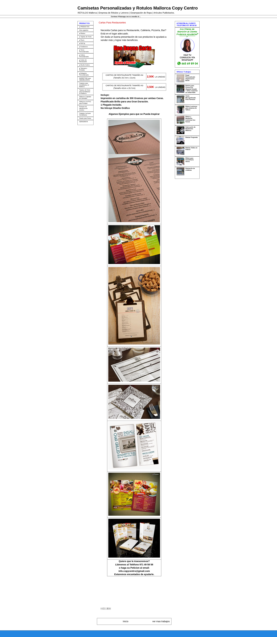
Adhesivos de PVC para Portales (85, 102)
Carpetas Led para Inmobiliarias (85, 114)
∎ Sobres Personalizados (84, 56)
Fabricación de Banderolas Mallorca (190, 128)
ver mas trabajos (161, 621)
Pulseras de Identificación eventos (83, 108)
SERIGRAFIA (83, 121)
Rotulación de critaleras (190, 169)
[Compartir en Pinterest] (110, 608)
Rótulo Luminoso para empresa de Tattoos (191, 108)
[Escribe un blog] (104, 608)
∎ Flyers (81, 40)
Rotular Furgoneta (191, 137)
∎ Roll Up (82, 43)
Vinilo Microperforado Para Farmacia (190, 97)
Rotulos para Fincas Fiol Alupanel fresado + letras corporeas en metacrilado (191, 89)
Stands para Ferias (85, 118)
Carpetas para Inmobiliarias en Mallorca (84, 84)
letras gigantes (83, 30)
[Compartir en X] (106, 608)
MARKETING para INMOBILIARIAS (85, 79)
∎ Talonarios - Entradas (83, 69)
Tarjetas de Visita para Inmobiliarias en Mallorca (84, 91)
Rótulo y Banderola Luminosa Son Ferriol (190, 119)
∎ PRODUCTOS (84, 27)
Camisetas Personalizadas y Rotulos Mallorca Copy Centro (137, 8)
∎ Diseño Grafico (84, 65)
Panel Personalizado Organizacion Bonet (190, 78)
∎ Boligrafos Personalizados (84, 74)
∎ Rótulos (82, 33)
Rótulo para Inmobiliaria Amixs (189, 159)
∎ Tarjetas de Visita (85, 37)
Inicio (125, 621)
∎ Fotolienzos (83, 47)
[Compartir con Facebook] (108, 608)
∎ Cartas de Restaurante (83, 61)
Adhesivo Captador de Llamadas (85, 97)
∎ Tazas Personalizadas (84, 50)
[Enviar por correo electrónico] (102, 608)
